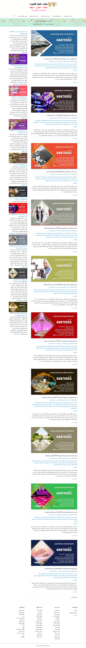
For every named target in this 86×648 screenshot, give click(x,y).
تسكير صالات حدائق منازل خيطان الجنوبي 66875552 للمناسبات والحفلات (61, 455)
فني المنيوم (22, 619)
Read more (24, 52)
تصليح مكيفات (21, 623)
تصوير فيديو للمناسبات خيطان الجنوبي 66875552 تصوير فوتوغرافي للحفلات (60, 228)
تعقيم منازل (39, 619)
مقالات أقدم (73, 597)
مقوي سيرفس (56, 621)
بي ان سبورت (57, 612)
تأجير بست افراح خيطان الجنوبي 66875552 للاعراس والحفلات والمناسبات (61, 512)
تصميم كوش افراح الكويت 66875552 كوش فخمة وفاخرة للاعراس (18, 314)
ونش (23, 625)
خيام (24, 635)
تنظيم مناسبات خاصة (62, 65)
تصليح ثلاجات (21, 612)
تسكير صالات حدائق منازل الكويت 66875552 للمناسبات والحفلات (20, 280)
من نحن (75, 615)
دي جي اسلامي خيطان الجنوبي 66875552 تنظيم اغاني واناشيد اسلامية (61, 171)
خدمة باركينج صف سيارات (51, 65)
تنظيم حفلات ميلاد (71, 65)
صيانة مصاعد (57, 636)
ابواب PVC (57, 638)
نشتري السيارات (38, 621)
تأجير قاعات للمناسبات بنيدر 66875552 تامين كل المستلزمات (18, 131)
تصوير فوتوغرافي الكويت (42, 289)
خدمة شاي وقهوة (40, 404)
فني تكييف (40, 618)
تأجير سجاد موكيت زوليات (68, 120)
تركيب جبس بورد (38, 631)
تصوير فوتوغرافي (51, 289)
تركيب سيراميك (56, 631)
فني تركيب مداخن (20, 618)
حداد (24, 616)
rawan (72, 117)
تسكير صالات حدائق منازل (55, 460)
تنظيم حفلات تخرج (44, 64)
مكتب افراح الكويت (68, 16)
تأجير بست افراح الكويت (61, 64)
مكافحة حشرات (56, 616)
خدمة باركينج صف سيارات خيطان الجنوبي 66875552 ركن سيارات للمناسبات (60, 58)
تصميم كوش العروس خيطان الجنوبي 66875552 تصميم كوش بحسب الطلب (60, 341)
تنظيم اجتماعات (52, 64)
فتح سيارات (57, 629)
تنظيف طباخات (39, 625)
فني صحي (57, 619)
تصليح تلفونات (21, 614)
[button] (63, 16)
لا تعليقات (75, 70)
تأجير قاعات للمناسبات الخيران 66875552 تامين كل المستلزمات (19, 165)
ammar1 (72, 61)
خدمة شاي (46, 404)
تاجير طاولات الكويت (56, 16)
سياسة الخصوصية (73, 612)
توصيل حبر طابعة (20, 633)
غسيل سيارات (21, 621)
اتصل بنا (75, 610)
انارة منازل (71, 460)
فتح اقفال (57, 618)
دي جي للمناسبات (45, 122)
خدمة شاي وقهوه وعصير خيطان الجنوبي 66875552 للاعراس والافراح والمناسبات (59, 397)
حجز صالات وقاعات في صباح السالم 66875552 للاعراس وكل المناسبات (19, 97)
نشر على (64, 61)
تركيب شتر (57, 635)
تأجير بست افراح (70, 64)
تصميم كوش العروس (50, 346)
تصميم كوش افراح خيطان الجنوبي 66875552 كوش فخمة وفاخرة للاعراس (60, 568)
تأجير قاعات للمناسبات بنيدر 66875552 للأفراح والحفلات (18, 32)
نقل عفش (57, 627)
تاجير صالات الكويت (34, 16)
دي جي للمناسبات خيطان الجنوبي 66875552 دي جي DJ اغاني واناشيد (62, 115)
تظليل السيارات (38, 629)
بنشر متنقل (57, 614)
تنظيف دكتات (39, 623)
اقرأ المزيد (75, 82)
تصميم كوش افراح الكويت (46, 573)
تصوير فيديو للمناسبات (50, 233)
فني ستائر (40, 633)
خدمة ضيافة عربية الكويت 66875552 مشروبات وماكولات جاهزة (19, 246)
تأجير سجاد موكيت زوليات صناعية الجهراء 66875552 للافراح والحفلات (18, 198)
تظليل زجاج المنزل (20, 629)
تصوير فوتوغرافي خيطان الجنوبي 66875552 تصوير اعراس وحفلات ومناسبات (60, 284)
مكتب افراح (51, 61)
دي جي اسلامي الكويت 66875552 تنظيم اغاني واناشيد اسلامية (18, 215)
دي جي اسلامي (45, 178)
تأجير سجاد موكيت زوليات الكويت (55, 120)
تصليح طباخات (39, 627)
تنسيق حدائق (39, 635)
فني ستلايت (57, 610)
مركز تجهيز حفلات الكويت (68, 67)
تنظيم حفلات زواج (71, 122)
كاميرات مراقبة (56, 625)
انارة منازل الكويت (65, 460)
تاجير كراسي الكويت (45, 16)
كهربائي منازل (57, 623)
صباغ (23, 627)
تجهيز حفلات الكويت (22, 16)
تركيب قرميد (21, 631)
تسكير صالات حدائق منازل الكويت (41, 460)
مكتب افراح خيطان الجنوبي (51, 67)
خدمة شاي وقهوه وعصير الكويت (64, 406)
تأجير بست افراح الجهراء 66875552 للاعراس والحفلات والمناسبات (19, 66)
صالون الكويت (39, 616)
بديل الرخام (39, 636)
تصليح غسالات (21, 610)
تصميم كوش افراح (57, 573)
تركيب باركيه (57, 633)
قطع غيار (22, 636)
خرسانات (40, 612)
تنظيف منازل (39, 610)
